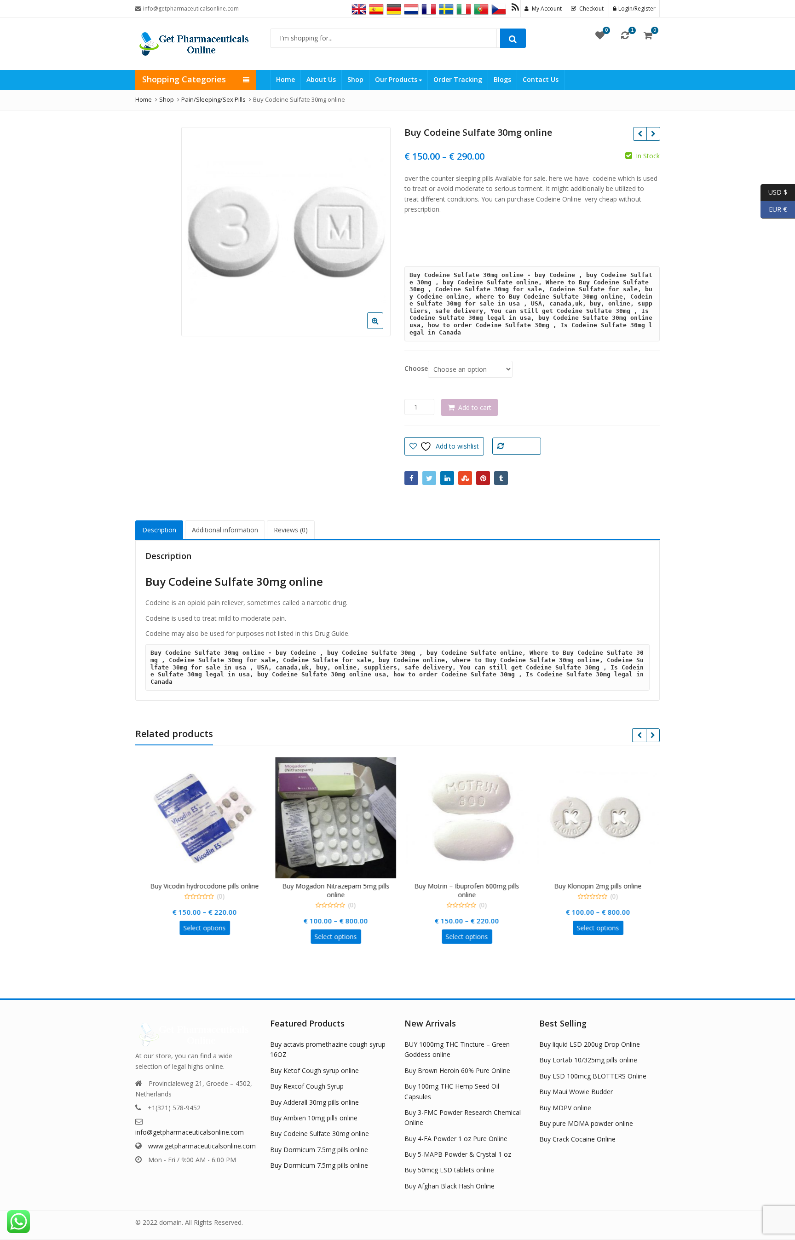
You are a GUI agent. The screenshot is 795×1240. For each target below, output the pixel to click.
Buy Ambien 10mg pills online (313, 1117)
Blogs (502, 79)
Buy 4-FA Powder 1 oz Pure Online (455, 1138)
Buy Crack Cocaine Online (577, 1139)
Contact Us (541, 79)
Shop (355, 79)
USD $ (773, 191)
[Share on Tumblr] (501, 478)
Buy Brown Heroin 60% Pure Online (457, 1070)
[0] (600, 35)
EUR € (773, 209)
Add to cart (474, 407)
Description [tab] (159, 529)
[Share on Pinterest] (483, 478)
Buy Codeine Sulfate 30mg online (319, 1133)
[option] (286, 232)
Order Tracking (457, 79)
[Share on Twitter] (429, 478)
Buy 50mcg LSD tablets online (449, 1169)
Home (285, 79)
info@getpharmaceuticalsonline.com (189, 1132)
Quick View (205, 886)
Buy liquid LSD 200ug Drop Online (589, 1044)
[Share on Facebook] (411, 478)
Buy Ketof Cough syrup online (314, 1070)
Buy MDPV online (565, 1107)
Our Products (397, 79)
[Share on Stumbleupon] (465, 478)
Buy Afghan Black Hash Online (449, 1186)
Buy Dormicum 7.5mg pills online (319, 1149)
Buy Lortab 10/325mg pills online (588, 1059)
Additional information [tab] (225, 529)
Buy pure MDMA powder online (586, 1123)
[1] (625, 35)
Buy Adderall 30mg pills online (314, 1102)
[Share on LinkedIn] (447, 478)
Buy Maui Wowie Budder (576, 1091)
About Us (321, 79)
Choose (416, 368)
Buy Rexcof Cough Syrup (307, 1086)
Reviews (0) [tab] (291, 529)
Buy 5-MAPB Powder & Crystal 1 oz (457, 1154)
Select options (201, 927)
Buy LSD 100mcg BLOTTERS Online (592, 1076)
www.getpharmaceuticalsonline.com (202, 1146)
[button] (382, 328)
